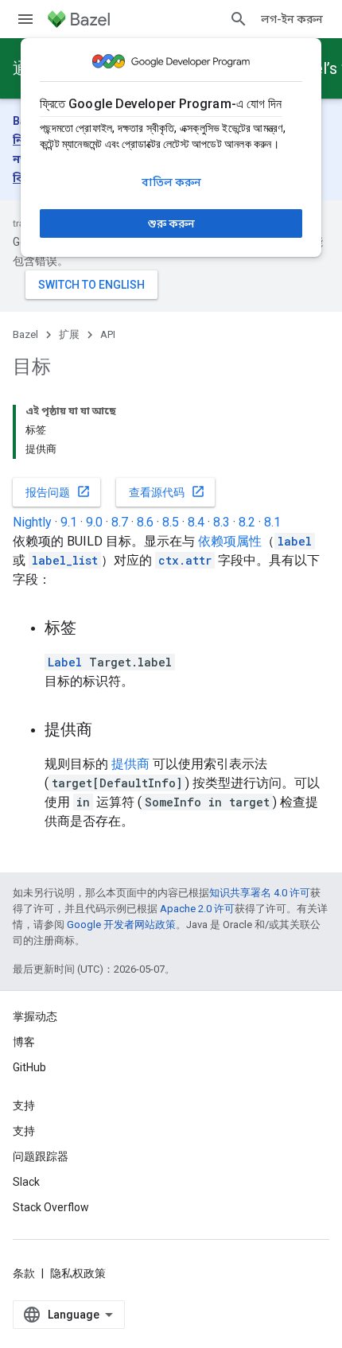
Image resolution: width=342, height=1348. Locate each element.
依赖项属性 (230, 541)
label (295, 541)
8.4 (196, 522)
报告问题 (58, 491)
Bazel (25, 334)
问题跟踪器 (40, 1156)
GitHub (29, 1067)
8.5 (170, 522)
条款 (24, 1273)
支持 (24, 1131)
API (107, 334)
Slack (26, 1181)
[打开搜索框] (238, 19)
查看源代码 (167, 491)
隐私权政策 (78, 1273)
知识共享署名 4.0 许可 (259, 893)
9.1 (68, 522)
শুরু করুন (171, 223)
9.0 (94, 522)
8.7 (119, 522)
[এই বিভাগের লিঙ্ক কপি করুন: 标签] (92, 629)
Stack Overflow (51, 1207)
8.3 (221, 522)
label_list (65, 560)
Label (65, 662)
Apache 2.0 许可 (197, 909)
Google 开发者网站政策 (121, 924)
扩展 (69, 334)
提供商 (130, 763)
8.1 (272, 522)
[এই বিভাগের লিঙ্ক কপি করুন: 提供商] (108, 730)
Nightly (32, 522)
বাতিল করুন (171, 182)
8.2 (247, 522)
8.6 (145, 522)
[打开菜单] (25, 19)
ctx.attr (185, 560)
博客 (24, 1041)
